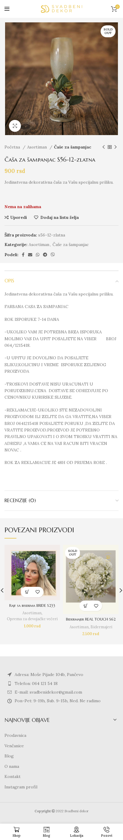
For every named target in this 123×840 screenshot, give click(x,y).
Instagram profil (20, 787)
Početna (12, 147)
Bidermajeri (101, 626)
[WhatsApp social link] (37, 255)
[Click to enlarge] (15, 126)
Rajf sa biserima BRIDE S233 (32, 605)
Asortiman (37, 147)
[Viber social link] (53, 255)
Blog (9, 756)
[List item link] (61, 683)
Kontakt (12, 776)
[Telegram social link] (45, 255)
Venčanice (14, 745)
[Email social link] (30, 255)
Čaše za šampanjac (72, 147)
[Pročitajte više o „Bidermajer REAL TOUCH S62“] (85, 606)
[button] (27, 592)
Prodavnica (15, 735)
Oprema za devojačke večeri (32, 618)
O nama (11, 766)
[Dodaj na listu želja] (37, 592)
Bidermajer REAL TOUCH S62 (91, 619)
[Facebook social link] (23, 255)
